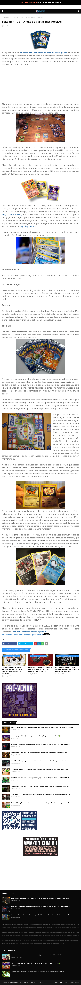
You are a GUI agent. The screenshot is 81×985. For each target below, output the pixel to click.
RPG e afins (13, 17)
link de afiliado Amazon (49, 2)
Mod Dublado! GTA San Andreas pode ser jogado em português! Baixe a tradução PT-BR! (40, 778)
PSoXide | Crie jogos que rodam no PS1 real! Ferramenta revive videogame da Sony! (38, 761)
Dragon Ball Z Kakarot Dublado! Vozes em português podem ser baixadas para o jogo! (39, 769)
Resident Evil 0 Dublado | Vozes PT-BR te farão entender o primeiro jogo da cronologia (40, 786)
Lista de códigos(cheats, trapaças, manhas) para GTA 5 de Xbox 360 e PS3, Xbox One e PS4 (40, 955)
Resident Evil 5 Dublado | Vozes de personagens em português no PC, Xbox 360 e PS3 (39, 752)
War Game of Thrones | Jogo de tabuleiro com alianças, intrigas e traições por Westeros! (67, 669)
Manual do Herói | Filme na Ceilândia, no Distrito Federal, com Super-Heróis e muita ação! (40, 915)
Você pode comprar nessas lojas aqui (29, 631)
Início (56, 982)
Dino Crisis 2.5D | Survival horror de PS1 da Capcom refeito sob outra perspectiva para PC (40, 794)
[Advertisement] (40, 83)
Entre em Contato (74, 982)
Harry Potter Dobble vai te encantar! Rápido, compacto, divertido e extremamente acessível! (12, 670)
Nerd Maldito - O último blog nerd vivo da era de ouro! (27, 982)
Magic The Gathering (12, 214)
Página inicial (5, 17)
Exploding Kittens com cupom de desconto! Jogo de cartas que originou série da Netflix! (40, 669)
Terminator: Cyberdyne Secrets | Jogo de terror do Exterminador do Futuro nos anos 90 (40, 898)
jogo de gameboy (28, 226)
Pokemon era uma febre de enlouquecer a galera (43, 52)
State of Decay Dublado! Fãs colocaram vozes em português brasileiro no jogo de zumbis (40, 803)
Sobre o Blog (63, 982)
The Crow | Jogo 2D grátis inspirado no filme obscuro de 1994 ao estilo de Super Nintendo (40, 744)
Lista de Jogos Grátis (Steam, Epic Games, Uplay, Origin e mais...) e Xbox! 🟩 (35, 736)
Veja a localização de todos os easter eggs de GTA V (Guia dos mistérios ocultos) (37, 972)
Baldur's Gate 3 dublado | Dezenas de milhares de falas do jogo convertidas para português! (42, 727)
